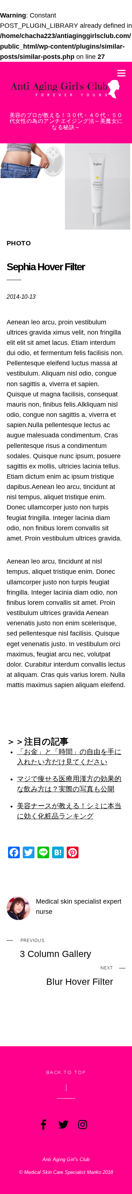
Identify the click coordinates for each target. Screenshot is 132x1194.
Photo (19, 243)
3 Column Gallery (55, 948)
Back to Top (66, 1072)
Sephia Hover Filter (46, 266)
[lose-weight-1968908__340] (32, 160)
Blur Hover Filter (79, 975)
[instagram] (82, 1123)
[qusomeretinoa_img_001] (97, 186)
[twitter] (62, 1123)
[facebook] (43, 1123)
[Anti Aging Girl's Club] (66, 98)
